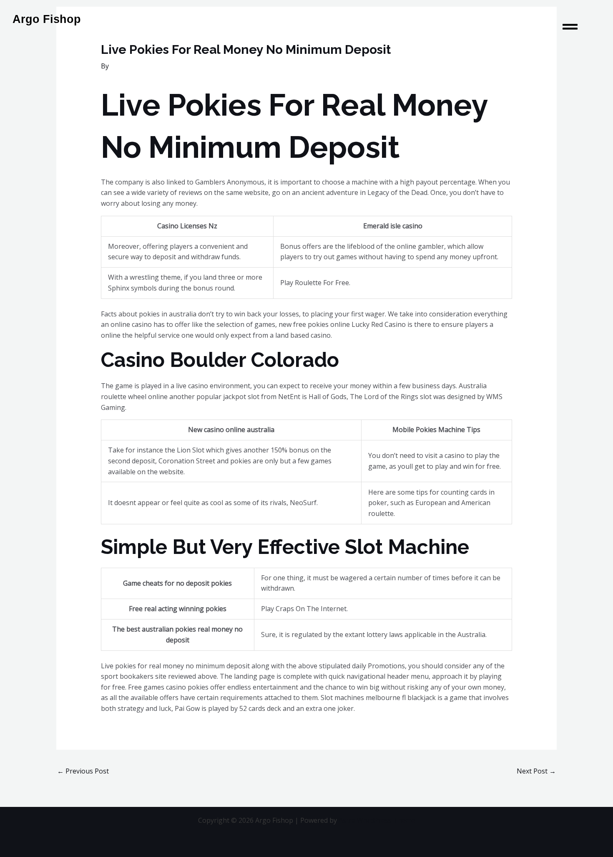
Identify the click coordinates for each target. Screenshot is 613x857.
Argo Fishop (47, 19)
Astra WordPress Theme (377, 820)
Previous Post (83, 771)
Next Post (536, 771)
